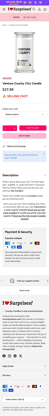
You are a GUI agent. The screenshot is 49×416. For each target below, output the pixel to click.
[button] (45, 9)
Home (5, 25)
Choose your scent (10, 109)
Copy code (31, 17)
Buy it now (24, 136)
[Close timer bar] (46, 2)
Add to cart (33, 128)
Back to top (24, 290)
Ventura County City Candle (18, 25)
